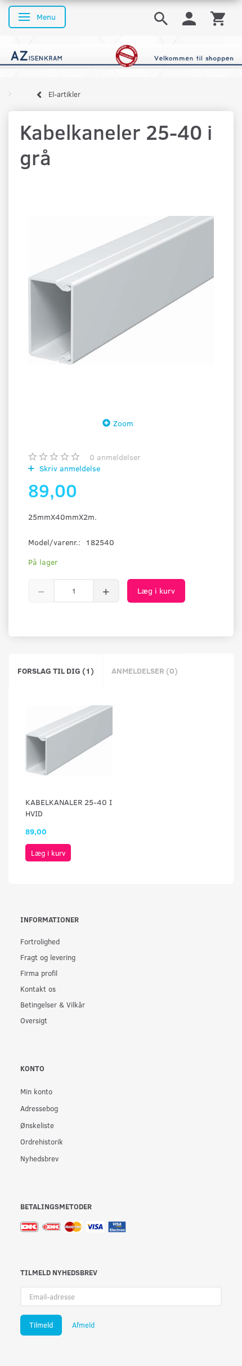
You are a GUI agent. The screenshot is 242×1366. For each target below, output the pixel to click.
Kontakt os (38, 988)
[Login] (189, 18)
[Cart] (218, 18)
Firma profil (38, 973)
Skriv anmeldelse (68, 468)
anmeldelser (115, 457)
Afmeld (83, 1325)
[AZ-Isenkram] (121, 55)
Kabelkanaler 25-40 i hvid (68, 808)
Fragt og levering (47, 957)
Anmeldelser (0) (144, 670)
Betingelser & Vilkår (52, 1004)
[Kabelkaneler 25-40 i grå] (121, 290)
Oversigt (33, 1020)
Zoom (123, 423)
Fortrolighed (40, 941)
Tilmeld (41, 1325)
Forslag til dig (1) (55, 670)
